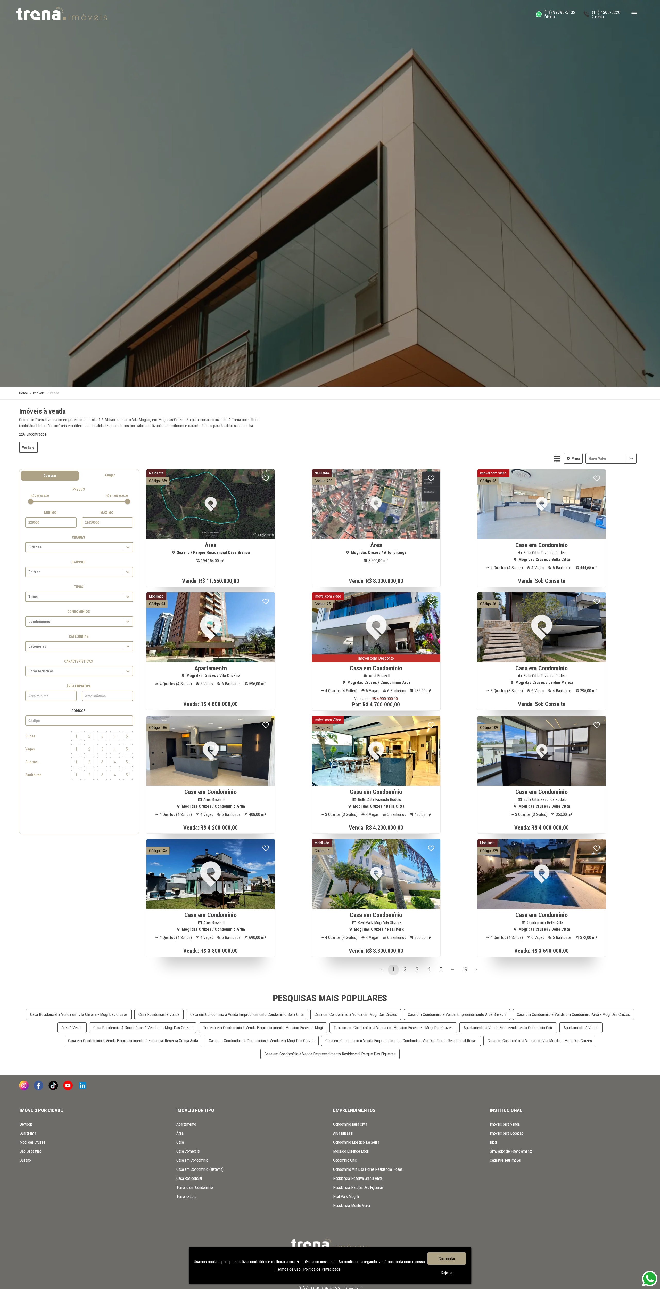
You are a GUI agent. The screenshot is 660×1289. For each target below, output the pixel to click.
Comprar (49, 476)
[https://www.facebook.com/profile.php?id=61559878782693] (38, 1086)
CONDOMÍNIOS (78, 612)
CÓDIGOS (78, 711)
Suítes (30, 736)
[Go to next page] (476, 970)
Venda (26, 447)
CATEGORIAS (78, 636)
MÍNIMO (50, 513)
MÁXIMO (106, 513)
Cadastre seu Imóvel (505, 1160)
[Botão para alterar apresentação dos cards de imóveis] (557, 459)
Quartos (31, 762)
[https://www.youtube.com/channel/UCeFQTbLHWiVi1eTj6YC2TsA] (68, 1086)
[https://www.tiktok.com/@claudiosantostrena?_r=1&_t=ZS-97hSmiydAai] (53, 1086)
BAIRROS (78, 562)
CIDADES (78, 537)
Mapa (576, 458)
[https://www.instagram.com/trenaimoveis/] (24, 1086)
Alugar (110, 475)
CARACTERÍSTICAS (78, 661)
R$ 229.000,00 (40, 496)
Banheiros (33, 775)
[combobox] (588, 458)
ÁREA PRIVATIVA (78, 686)
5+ (128, 736)
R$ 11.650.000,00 (117, 496)
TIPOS (78, 587)
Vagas (30, 749)
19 (464, 969)
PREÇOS (78, 489)
